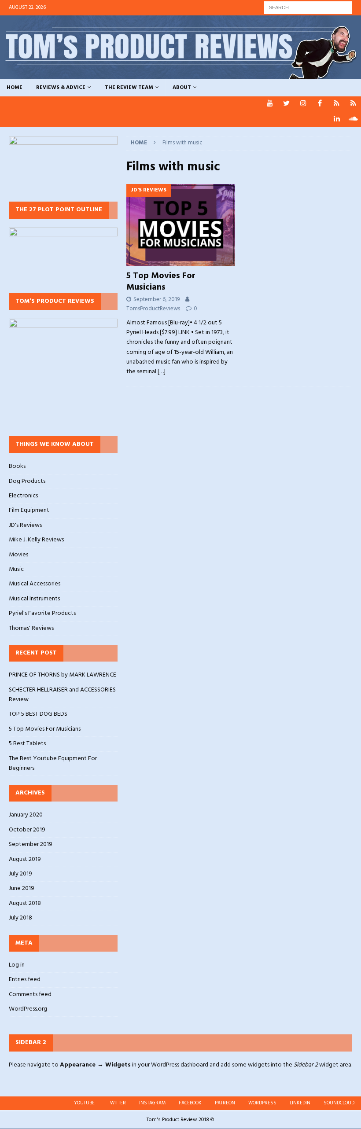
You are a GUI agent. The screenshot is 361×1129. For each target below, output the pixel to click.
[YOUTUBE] (269, 104)
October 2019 (27, 830)
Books (17, 466)
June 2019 (21, 888)
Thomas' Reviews (31, 628)
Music (16, 569)
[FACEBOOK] (320, 104)
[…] (162, 372)
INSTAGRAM (152, 1103)
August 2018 (25, 903)
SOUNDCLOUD (339, 1103)
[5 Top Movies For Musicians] (181, 225)
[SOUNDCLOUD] (353, 119)
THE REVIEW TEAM (129, 87)
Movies (18, 555)
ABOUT (182, 87)
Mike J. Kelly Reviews (36, 540)
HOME (14, 87)
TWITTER (117, 1103)
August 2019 (25, 859)
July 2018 (20, 918)
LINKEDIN (300, 1103)
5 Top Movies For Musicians (160, 281)
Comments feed (30, 994)
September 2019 (30, 844)
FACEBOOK (190, 1103)
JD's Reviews (25, 525)
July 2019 (20, 874)
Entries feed (25, 980)
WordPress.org (28, 1009)
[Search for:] (308, 8)
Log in (17, 965)
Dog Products (27, 481)
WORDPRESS (262, 1103)
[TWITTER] (286, 104)
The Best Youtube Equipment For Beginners (53, 763)
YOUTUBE (84, 1103)
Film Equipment (29, 510)
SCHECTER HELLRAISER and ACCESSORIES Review (62, 695)
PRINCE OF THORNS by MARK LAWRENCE (62, 675)
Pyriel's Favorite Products (42, 613)
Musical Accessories (34, 584)
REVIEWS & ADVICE (60, 87)
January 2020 (26, 815)
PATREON (225, 1103)
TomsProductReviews (153, 308)
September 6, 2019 (156, 299)
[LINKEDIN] (336, 119)
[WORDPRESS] (353, 104)
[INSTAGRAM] (303, 104)
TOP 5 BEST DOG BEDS (38, 714)
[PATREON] (336, 104)
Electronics (23, 496)
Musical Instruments (34, 599)
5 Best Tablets (27, 744)
